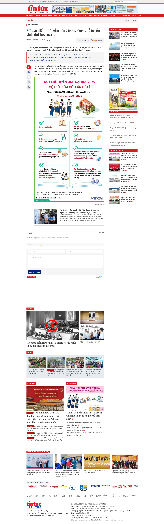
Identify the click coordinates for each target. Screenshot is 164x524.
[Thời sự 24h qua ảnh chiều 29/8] (92, 333)
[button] (101, 362)
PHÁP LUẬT (57, 15)
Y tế (118, 15)
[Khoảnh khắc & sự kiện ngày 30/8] (92, 317)
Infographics (33, 25)
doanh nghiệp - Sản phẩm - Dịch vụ (38, 452)
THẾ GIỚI (38, 15)
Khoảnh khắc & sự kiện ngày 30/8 (90, 326)
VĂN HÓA (64, 15)
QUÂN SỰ (90, 15)
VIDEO (139, 15)
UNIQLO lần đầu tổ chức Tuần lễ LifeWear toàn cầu (94, 472)
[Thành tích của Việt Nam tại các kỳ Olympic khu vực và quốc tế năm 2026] (85, 398)
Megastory (50, 369)
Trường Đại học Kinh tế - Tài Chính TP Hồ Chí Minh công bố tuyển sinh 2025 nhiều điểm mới (59, 55)
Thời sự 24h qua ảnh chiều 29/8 (90, 342)
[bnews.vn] (78, 488)
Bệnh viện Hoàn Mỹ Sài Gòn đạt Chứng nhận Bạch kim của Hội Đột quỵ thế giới (38, 472)
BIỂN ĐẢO (112, 15)
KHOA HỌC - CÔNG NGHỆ (101, 15)
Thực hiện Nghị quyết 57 (128, 15)
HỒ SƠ (84, 15)
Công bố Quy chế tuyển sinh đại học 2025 (43, 60)
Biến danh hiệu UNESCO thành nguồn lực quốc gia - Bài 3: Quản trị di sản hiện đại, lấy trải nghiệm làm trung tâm (45, 428)
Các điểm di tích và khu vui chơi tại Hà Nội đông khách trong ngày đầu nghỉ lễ (74, 372)
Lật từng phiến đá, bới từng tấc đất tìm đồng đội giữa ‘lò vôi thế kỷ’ (55, 372)
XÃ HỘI (50, 15)
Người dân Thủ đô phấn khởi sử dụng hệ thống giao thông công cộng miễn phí (94, 372)
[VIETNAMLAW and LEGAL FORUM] (47, 487)
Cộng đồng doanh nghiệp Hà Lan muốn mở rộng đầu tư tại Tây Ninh (124, 472)
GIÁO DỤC (71, 15)
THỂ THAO (78, 15)
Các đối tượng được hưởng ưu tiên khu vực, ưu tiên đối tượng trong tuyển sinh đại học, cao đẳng (60, 57)
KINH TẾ (44, 15)
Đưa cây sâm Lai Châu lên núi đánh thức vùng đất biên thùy (36, 371)
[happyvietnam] (56, 486)
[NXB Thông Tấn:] (67, 488)
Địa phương (125, 496)
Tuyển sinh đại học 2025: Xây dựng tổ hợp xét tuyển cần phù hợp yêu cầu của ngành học (79, 211)
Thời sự (31, 15)
